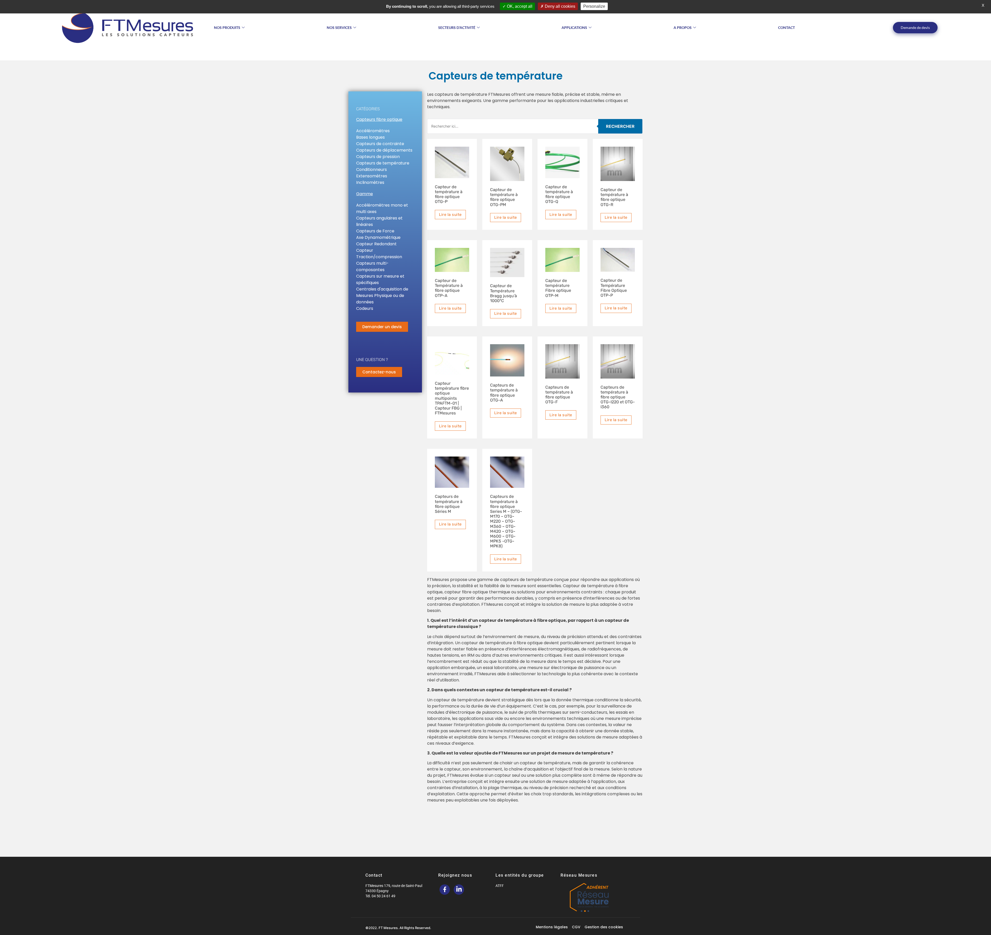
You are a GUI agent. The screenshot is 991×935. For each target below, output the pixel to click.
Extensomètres (371, 176)
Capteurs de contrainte (380, 144)
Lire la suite (450, 214)
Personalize (594, 6)
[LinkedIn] (459, 889)
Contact (786, 27)
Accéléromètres (373, 131)
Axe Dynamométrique (378, 237)
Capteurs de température (382, 163)
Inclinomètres (370, 182)
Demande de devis (915, 27)
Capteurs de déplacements (384, 150)
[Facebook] (444, 889)
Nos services (339, 27)
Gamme (364, 194)
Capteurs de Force (375, 231)
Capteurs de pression (378, 157)
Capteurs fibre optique (379, 119)
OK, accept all (519, 6)
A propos (683, 27)
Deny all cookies (559, 6)
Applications (574, 27)
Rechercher (620, 126)
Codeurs (364, 308)
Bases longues (370, 137)
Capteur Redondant (376, 244)
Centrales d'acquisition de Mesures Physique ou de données (382, 295)
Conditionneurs (371, 169)
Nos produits (227, 27)
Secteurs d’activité (456, 27)
